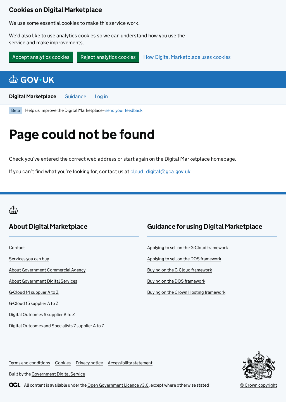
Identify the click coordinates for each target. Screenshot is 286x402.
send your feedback (123, 110)
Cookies (63, 362)
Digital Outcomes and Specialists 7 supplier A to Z (56, 325)
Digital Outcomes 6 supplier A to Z (42, 314)
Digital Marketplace (32, 96)
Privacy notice (89, 362)
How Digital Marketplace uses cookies (187, 57)
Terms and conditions (29, 362)
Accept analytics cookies (41, 57)
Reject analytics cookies (108, 57)
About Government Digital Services (43, 281)
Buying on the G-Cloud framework (179, 270)
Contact (17, 247)
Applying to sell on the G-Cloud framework (187, 247)
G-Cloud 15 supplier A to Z (33, 303)
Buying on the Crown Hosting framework (186, 292)
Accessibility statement (130, 362)
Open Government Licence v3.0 (118, 385)
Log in (101, 96)
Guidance (75, 96)
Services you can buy (29, 258)
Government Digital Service (58, 374)
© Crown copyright (258, 385)
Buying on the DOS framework (176, 281)
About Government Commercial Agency (47, 270)
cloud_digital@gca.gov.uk (160, 171)
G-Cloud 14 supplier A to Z (34, 292)
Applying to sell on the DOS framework (184, 258)
